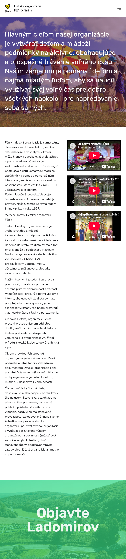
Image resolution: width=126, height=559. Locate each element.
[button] (119, 8)
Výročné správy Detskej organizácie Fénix (28, 217)
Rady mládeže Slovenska (21, 194)
